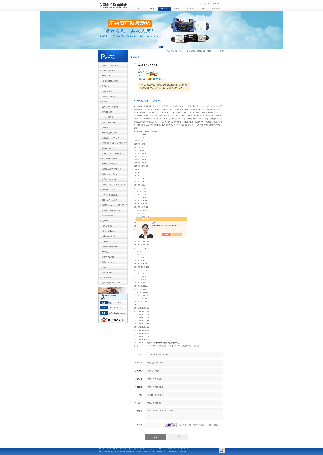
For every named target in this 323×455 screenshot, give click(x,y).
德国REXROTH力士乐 (110, 65)
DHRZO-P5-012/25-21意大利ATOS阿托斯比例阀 (155, 346)
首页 (209, 3)
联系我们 (215, 9)
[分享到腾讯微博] (154, 78)
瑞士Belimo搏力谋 (108, 236)
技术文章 (190, 9)
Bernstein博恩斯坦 (108, 215)
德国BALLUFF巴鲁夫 (109, 174)
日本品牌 (105, 241)
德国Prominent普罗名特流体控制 (114, 184)
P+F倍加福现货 (107, 117)
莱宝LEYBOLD (107, 102)
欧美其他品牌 (107, 226)
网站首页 (101, 449)
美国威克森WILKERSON (111, 283)
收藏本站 (216, 3)
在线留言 (202, 9)
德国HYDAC (106, 76)
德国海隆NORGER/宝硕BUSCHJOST (110, 138)
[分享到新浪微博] (151, 78)
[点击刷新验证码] (170, 425)
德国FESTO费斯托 (108, 190)
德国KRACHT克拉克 (109, 262)
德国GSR (105, 127)
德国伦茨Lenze (107, 252)
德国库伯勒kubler (108, 231)
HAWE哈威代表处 (108, 71)
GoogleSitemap (160, 449)
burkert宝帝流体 (108, 91)
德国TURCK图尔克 (109, 96)
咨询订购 (146, 96)
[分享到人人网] (156, 78)
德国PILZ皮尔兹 (108, 257)
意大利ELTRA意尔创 (109, 164)
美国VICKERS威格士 (109, 122)
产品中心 (164, 9)
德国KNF (105, 267)
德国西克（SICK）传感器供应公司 (114, 205)
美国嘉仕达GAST (108, 278)
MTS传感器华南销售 (109, 159)
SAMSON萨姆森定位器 (110, 195)
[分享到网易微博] (159, 78)
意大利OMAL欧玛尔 (109, 179)
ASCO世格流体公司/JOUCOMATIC (114, 143)
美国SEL (105, 221)
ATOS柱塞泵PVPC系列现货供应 (188, 346)
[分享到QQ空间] (148, 78)
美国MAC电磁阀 (108, 148)
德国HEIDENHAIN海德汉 (111, 81)
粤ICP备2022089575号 (181, 449)
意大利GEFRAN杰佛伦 (110, 107)
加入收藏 (164, 96)
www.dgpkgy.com (150, 449)
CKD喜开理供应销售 (109, 200)
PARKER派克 (107, 112)
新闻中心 (177, 9)
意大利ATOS (106, 86)
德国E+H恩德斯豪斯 (109, 133)
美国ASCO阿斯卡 (108, 272)
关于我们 (151, 9)
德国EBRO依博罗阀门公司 (111, 169)
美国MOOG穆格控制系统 (111, 210)
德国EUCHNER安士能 (110, 247)
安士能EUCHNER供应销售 (111, 153)
